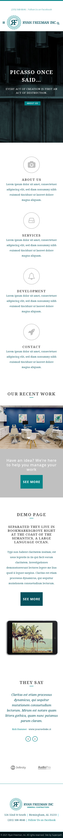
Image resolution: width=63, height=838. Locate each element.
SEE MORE (31, 482)
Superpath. (57, 834)
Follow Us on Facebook (41, 820)
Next (35, 739)
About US (32, 103)
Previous (28, 739)
